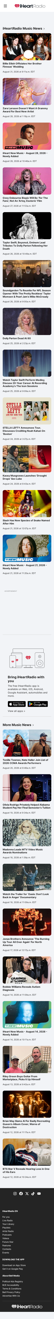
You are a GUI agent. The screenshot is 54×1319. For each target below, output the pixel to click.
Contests (6, 1249)
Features (6, 1245)
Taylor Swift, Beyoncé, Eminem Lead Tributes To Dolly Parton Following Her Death (25, 245)
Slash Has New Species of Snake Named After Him (26, 522)
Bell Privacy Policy (11, 1292)
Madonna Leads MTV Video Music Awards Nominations (23, 851)
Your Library (8, 1224)
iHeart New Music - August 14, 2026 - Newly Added (25, 1033)
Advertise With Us (11, 1295)
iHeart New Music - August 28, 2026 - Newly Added (25, 155)
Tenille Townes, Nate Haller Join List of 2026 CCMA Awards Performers (25, 761)
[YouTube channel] (39, 1193)
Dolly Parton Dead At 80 (17, 338)
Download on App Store (14, 1265)
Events (5, 1252)
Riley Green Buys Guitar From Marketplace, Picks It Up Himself (21, 1078)
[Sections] (5, 6)
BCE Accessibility (10, 1285)
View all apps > (29, 710)
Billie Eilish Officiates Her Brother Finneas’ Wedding (22, 65)
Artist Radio (8, 1231)
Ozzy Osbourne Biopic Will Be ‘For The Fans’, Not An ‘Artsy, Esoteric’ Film (25, 199)
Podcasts (7, 1234)
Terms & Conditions (11, 1288)
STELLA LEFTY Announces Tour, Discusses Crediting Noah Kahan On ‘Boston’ (24, 430)
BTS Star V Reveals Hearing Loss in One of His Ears (26, 1170)
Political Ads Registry (12, 1281)
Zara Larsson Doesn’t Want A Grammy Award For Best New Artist (25, 110)
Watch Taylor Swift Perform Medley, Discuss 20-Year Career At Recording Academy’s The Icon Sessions (25, 383)
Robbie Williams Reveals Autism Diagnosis (21, 988)
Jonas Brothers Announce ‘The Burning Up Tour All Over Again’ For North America (26, 942)
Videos (5, 1238)
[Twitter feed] (27, 1193)
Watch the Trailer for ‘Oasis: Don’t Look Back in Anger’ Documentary (26, 896)
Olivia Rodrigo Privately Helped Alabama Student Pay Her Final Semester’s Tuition (26, 806)
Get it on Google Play (12, 1269)
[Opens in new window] (17, 704)
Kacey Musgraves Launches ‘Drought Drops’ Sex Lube (25, 477)
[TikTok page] (33, 1193)
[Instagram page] (15, 1193)
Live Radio (7, 1220)
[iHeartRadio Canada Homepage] (30, 6)
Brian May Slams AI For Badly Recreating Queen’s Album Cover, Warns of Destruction (26, 1124)
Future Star (7, 1242)
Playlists (6, 1227)
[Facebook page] (21, 1193)
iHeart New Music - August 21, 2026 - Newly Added (25, 567)
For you (6, 1217)
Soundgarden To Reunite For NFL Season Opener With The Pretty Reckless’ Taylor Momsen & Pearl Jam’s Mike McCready (27, 293)
